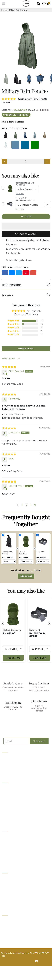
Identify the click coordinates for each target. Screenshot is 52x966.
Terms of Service (10, 814)
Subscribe (39, 741)
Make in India (9, 851)
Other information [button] (14, 267)
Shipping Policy (10, 894)
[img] (9, 367)
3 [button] (27, 505)
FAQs (5, 899)
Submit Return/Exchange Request (19, 904)
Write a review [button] (26, 348)
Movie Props (8, 846)
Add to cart (26, 576)
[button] (9, 99)
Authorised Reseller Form (15, 862)
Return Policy (9, 888)
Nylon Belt (34, 630)
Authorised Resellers (12, 857)
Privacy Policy (9, 883)
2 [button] (22, 505)
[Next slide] (49, 623)
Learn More (20, 194)
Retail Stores (8, 835)
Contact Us (8, 793)
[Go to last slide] (3, 623)
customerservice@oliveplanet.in (20, 926)
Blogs (5, 809)
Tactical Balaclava (12, 630)
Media (5, 803)
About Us (7, 787)
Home (4, 10)
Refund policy (9, 819)
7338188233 (9, 920)
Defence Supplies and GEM (15, 840)
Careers (6, 798)
